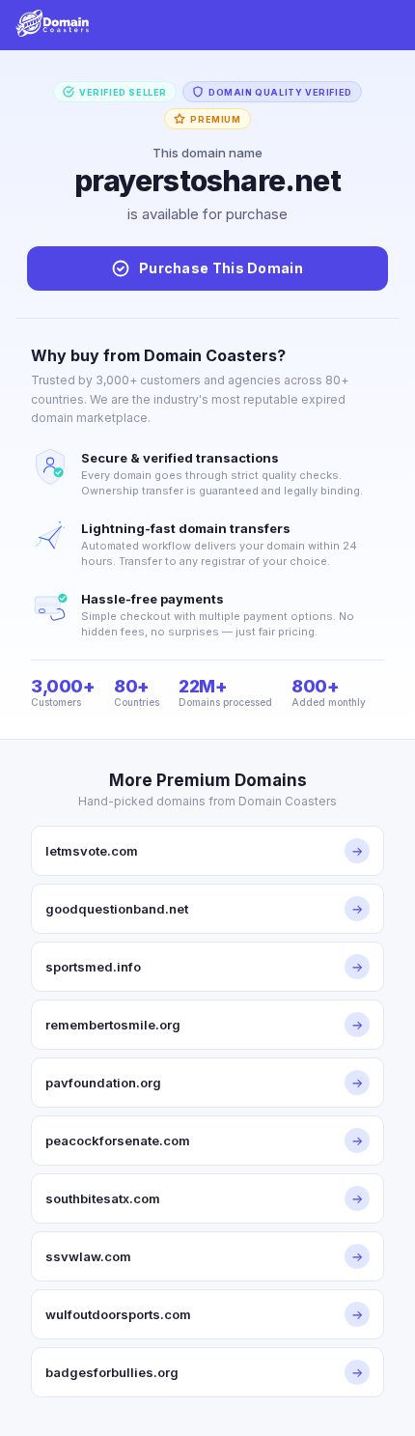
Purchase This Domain (221, 268)
